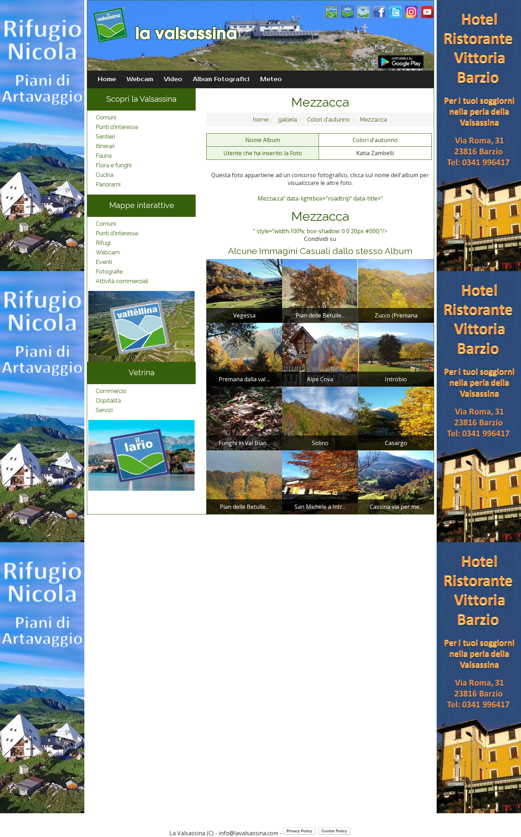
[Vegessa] (244, 290)
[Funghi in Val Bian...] (244, 418)
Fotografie (109, 271)
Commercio (111, 391)
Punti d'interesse (117, 127)
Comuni (106, 117)
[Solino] (320, 418)
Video (173, 79)
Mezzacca (372, 119)
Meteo (271, 79)
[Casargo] (396, 418)
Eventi (104, 262)
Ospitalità (108, 400)
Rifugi (103, 243)
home (260, 119)
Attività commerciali (122, 281)
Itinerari (105, 146)
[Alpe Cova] (320, 354)
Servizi (104, 410)
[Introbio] (396, 354)
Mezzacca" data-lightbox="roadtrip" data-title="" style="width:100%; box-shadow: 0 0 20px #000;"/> (320, 215)
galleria (287, 119)
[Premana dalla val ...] (244, 354)
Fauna (104, 155)
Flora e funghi (113, 165)
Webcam (140, 79)
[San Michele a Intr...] (320, 481)
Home (107, 79)
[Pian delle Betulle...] (320, 290)
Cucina (104, 175)
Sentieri (105, 136)
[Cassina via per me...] (396, 481)
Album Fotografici (221, 79)
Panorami (108, 184)
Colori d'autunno (328, 119)
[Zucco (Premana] (396, 290)
